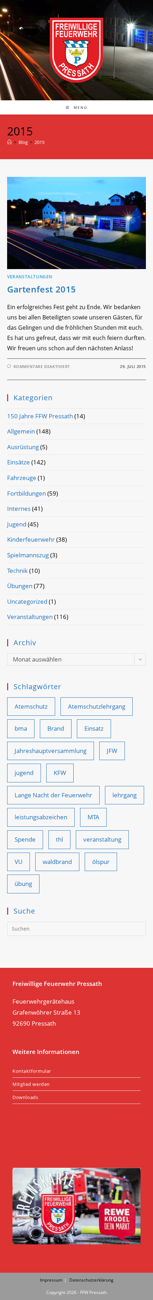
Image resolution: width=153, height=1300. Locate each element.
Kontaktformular (31, 1071)
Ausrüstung (23, 447)
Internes (19, 508)
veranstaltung (102, 839)
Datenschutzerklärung (91, 1280)
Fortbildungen (26, 493)
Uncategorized (27, 601)
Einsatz (94, 728)
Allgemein (21, 431)
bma (21, 728)
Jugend (16, 524)
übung (23, 884)
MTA (93, 817)
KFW (60, 773)
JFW (112, 751)
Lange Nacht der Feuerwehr (53, 795)
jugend (24, 773)
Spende (25, 839)
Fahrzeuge (21, 478)
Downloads (25, 1097)
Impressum (51, 1280)
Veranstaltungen (29, 277)
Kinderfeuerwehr (31, 539)
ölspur (101, 862)
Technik (17, 571)
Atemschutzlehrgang (96, 706)
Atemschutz (31, 706)
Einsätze (18, 462)
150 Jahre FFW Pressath (40, 416)
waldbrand (57, 862)
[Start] (9, 142)
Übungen (19, 586)
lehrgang (124, 795)
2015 (39, 142)
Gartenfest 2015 (41, 289)
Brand (55, 728)
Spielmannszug (28, 555)
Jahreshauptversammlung (50, 751)
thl (59, 839)
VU (18, 862)
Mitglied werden (31, 1084)
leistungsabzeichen (41, 817)
